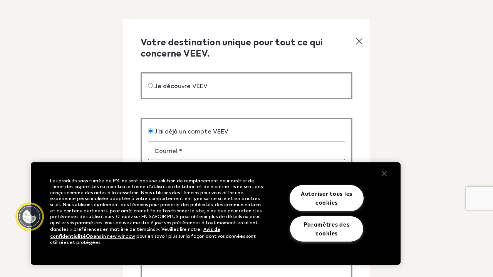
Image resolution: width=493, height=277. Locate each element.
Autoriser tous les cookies (326, 198)
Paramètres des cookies (326, 228)
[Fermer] (384, 173)
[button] (359, 41)
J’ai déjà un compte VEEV (191, 131)
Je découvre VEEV (181, 85)
